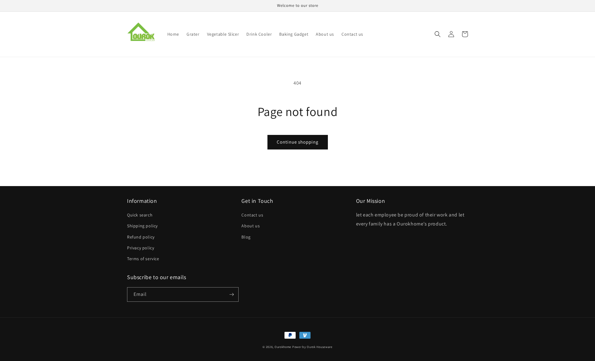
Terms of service (143, 258)
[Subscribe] (231, 294)
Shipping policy (142, 226)
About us (250, 226)
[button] (437, 34)
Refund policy (141, 237)
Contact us (252, 215)
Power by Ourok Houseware (312, 347)
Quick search (139, 215)
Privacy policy (140, 248)
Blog (245, 237)
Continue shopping (298, 142)
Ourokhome (283, 347)
